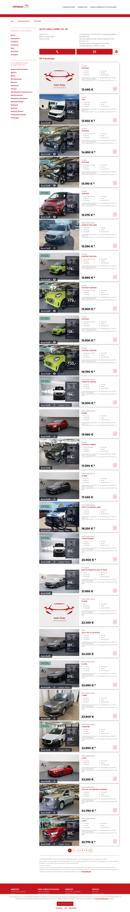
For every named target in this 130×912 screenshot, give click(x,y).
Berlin (13, 35)
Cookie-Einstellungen (101, 898)
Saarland (14, 105)
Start (12, 21)
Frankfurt (14, 42)
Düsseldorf (15, 38)
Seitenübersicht (98, 894)
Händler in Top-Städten (21, 31)
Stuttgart (14, 55)
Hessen (14, 89)
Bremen (14, 82)
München (14, 51)
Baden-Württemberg (19, 69)
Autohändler (37, 21)
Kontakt (95, 892)
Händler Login (70, 894)
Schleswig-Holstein (18, 115)
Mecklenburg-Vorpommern (21, 92)
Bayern (13, 73)
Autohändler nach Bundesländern (19, 64)
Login (13, 894)
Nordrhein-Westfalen (19, 98)
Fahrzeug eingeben (18, 892)
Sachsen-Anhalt (17, 111)
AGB (65, 908)
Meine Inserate (43, 892)
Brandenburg (16, 79)
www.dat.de (86, 871)
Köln (12, 48)
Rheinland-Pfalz (17, 102)
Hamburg (14, 45)
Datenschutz (72, 908)
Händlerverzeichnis (24, 21)
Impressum (59, 908)
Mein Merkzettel (44, 894)
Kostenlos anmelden (73, 892)
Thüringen (15, 118)
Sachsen (14, 108)
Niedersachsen (17, 95)
